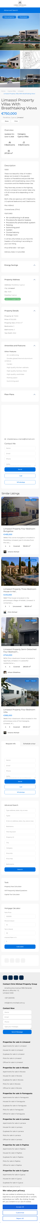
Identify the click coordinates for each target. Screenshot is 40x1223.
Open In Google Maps (12, 299)
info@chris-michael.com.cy (14, 1003)
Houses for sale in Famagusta (14, 1101)
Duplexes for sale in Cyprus (13, 1183)
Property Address (12, 280)
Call (20, 476)
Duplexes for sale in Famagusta (14, 1106)
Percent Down (9, 921)
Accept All (20, 1207)
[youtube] (17, 960)
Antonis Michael (13, 552)
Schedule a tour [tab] (29, 744)
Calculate (20, 947)
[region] (20, 1205)
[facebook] (6, 960)
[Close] (37, 1189)
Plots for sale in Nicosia (11, 1084)
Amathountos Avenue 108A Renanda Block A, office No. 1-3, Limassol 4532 (17, 990)
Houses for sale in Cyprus (12, 1179)
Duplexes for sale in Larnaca (13, 1131)
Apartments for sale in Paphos (14, 1149)
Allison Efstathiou (14, 672)
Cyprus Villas (12, 91)
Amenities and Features (14, 346)
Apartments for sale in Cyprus (14, 1175)
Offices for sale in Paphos (12, 1165)
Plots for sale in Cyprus (11, 1187)
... (9, 543)
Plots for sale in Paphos (11, 1161)
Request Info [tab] (11, 744)
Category (9, 848)
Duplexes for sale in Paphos (13, 1157)
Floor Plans (9, 394)
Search (20, 869)
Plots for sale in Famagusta (13, 1110)
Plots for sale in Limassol (12, 1058)
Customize (20, 1213)
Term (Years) (8, 929)
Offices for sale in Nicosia (12, 1088)
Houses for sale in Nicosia (12, 1076)
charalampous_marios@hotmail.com (21, 439)
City (7, 842)
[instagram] (23, 960)
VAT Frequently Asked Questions (15, 890)
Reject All (20, 1218)
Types (8, 816)
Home (3, 91)
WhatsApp (20, 482)
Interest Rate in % (10, 937)
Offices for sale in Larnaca (12, 1139)
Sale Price (7, 912)
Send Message (17, 1032)
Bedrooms (9, 826)
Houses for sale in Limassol (13, 1050)
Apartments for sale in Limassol (15, 1046)
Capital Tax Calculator (12, 894)
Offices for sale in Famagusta (14, 1114)
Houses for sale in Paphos (12, 1153)
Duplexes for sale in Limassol (13, 1054)
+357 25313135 (9, 998)
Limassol (20, 91)
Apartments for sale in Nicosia (14, 1072)
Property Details (11, 311)
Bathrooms (10, 864)
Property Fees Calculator (12, 886)
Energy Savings (11, 265)
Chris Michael (12, 612)
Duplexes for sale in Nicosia (13, 1080)
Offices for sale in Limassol (13, 1062)
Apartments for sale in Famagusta (15, 1097)
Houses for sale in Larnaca (12, 1127)
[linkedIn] (12, 960)
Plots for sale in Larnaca (12, 1135)
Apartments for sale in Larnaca (14, 1123)
